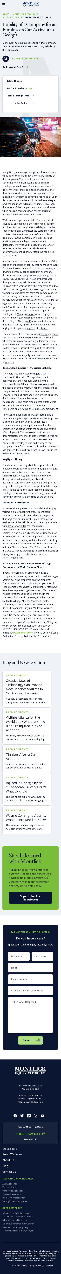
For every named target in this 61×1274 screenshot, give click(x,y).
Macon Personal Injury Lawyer (16, 1227)
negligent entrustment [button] (36, 328)
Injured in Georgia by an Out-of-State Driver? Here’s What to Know (26, 787)
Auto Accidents (12, 17)
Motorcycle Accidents (12, 1190)
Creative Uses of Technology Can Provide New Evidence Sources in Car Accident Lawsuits (24, 686)
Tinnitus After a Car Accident (21, 756)
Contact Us (9, 1171)
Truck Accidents (9, 1187)
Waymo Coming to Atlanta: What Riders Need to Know (26, 817)
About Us (8, 1160)
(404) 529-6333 (35, 1095)
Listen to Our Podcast (18, 103)
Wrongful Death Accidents (14, 1201)
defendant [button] (7, 244)
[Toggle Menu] (3, 4)
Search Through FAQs (18, 95)
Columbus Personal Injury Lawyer (18, 1223)
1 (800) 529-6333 (35, 1098)
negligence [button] (31, 317)
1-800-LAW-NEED (30, 1133)
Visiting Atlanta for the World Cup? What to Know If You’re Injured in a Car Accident (25, 723)
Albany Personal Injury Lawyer (16, 1220)
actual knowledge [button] (17, 525)
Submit (27, 1040)
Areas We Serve (12, 1154)
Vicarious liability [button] (26, 314)
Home (5, 14)
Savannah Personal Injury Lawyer (17, 1230)
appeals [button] (9, 362)
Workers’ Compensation (13, 1197)
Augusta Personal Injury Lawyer (17, 1216)
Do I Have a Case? (12, 67)
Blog (5, 1166)
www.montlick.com (22, 632)
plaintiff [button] (27, 321)
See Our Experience (17, 88)
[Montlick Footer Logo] (30, 1071)
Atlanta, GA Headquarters (30, 1101)
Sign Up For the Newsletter (30, 897)
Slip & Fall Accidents (11, 1194)
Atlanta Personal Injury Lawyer (16, 1213)
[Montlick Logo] (30, 4)
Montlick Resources (25, 14)
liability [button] (10, 207)
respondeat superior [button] (32, 296)
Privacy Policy (48, 1253)
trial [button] (31, 351)
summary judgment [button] (47, 334)
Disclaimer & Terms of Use (28, 1253)
